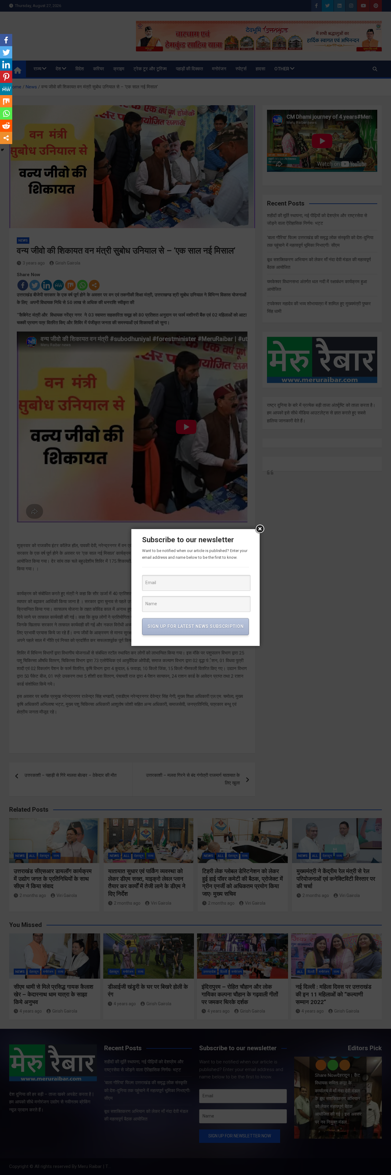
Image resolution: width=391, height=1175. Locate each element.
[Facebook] (6, 40)
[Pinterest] (6, 77)
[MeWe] (6, 89)
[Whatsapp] (6, 113)
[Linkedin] (6, 64)
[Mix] (6, 101)
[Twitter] (6, 52)
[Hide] (2, 149)
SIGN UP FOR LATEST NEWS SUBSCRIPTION (196, 626)
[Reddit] (6, 126)
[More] (6, 138)
